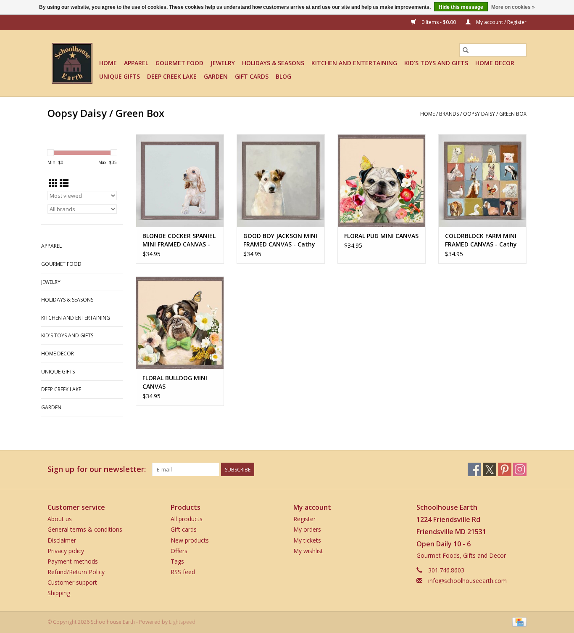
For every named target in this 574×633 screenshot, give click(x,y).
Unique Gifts (119, 76)
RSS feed (183, 572)
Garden (216, 76)
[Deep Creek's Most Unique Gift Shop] (72, 63)
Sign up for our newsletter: (96, 469)
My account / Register (501, 22)
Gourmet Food (179, 63)
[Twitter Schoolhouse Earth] (489, 469)
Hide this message (461, 7)
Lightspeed (182, 621)
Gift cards (252, 76)
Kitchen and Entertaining (354, 63)
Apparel (136, 63)
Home (108, 63)
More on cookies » (513, 7)
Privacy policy (65, 551)
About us (59, 519)
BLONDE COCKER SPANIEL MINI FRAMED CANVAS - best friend (179, 240)
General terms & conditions (84, 529)
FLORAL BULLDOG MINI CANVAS (174, 382)
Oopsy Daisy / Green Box (495, 113)
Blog (283, 76)
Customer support (72, 582)
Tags (177, 561)
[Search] (465, 50)
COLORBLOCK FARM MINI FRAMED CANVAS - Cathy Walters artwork (481, 240)
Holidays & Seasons (273, 63)
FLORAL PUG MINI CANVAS (381, 236)
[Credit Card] (518, 621)
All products (187, 519)
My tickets (307, 540)
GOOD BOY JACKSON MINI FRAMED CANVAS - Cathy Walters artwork (280, 240)
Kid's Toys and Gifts (436, 63)
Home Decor (494, 63)
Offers (179, 551)
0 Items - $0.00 (438, 22)
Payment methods (72, 561)
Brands (449, 113)
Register (304, 519)
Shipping (58, 593)
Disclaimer (61, 540)
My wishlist (308, 551)
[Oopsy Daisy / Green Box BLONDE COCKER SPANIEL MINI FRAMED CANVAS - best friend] (180, 180)
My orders (307, 529)
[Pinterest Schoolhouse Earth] (504, 469)
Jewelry (223, 63)
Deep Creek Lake (172, 76)
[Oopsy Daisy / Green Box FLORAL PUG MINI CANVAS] (381, 180)
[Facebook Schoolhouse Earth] (474, 469)
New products (190, 540)
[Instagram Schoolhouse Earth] (520, 469)
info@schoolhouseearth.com (467, 581)
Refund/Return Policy (76, 572)
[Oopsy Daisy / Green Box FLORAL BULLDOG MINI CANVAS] (180, 322)
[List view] (64, 183)
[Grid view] (53, 183)
